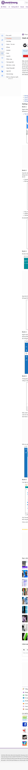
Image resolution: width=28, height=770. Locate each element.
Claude (22, 6)
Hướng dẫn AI (15, 6)
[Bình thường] (25, 529)
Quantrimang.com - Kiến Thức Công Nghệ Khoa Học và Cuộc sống (10, 3)
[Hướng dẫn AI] (2, 44)
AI (9, 6)
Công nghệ (8, 35)
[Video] (2, 67)
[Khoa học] (2, 75)
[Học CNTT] (2, 58)
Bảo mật (13, 755)
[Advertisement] (10, 89)
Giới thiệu (3, 755)
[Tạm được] (24, 529)
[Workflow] (2, 49)
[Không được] (22, 529)
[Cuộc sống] (2, 71)
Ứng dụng (23, 755)
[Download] (2, 62)
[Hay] (26, 529)
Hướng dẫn (17, 755)
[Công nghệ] (2, 53)
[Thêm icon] (24, 649)
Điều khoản (8, 755)
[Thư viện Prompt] (2, 40)
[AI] (2, 35)
